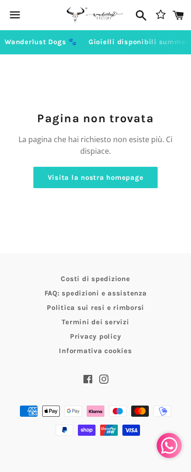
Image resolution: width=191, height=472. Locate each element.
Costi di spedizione (95, 279)
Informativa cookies (95, 351)
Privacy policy (95, 336)
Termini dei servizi (95, 322)
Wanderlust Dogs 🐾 (41, 42)
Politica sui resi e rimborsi (95, 307)
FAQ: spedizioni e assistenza (96, 293)
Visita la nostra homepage (96, 177)
